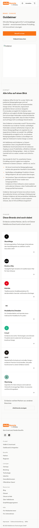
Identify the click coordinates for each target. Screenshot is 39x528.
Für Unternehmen (8, 514)
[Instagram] (5, 435)
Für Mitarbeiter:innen (9, 511)
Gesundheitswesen (9, 479)
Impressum (6, 521)
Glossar (5, 493)
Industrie (5, 476)
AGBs (26, 521)
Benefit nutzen (19, 33)
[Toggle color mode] (22, 3)
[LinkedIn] (9, 435)
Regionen (6, 459)
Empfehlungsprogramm (10, 502)
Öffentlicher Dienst (9, 482)
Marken (5, 455)
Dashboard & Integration (10, 447)
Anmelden (28, 3)
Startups (5, 467)
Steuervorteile (7, 496)
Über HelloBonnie (8, 499)
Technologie (7, 473)
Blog (4, 490)
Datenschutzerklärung (17, 521)
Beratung (6, 470)
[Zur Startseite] (10, 4)
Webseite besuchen (19, 39)
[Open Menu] (34, 3)
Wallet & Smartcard (9, 444)
